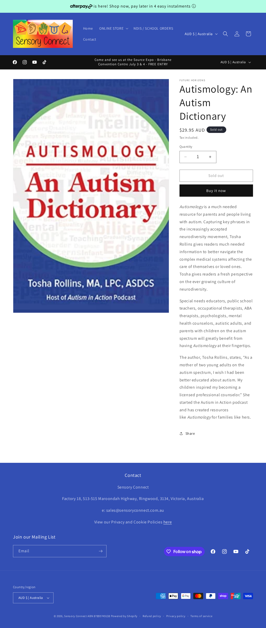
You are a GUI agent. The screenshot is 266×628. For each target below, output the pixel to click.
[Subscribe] (100, 551)
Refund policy (152, 616)
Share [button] (190, 433)
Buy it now (216, 190)
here (167, 522)
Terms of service (201, 616)
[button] (113, 28)
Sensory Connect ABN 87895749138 (87, 616)
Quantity (185, 146)
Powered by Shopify (124, 616)
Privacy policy (175, 616)
